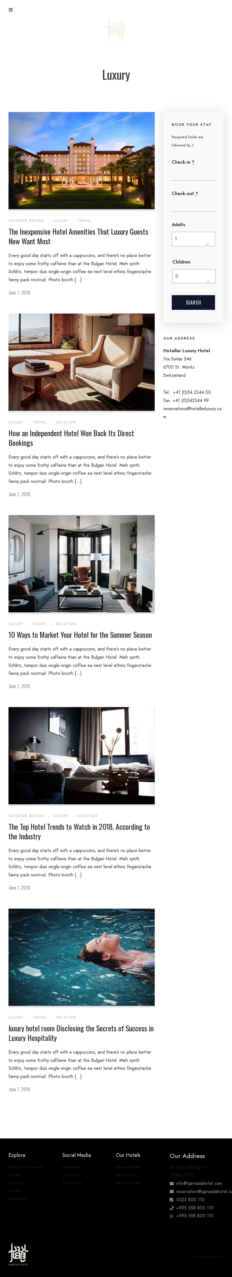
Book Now (17, 1199)
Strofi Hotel (126, 1175)
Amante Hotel (128, 1167)
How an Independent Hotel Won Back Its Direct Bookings (71, 437)
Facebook (71, 1167)
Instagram (71, 1175)
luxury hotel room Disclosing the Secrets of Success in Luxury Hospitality (81, 1033)
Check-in (183, 162)
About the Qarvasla (25, 1167)
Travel (84, 220)
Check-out (185, 193)
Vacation (66, 422)
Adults (178, 224)
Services (16, 1183)
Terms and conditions (207, 1256)
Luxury (60, 220)
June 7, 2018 (19, 292)
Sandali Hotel (128, 1183)
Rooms (14, 1175)
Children (181, 262)
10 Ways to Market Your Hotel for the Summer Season (80, 634)
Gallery (15, 1191)
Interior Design (26, 220)
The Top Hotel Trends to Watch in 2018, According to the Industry (79, 831)
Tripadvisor (72, 1183)
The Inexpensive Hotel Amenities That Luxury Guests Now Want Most (78, 236)
